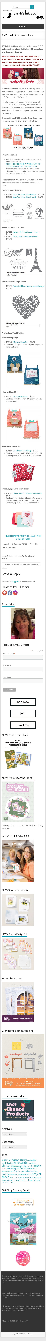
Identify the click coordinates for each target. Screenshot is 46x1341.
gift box (18, 1171)
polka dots (27, 1174)
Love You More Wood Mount (25, 194)
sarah (7, 544)
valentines (5, 1183)
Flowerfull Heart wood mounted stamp (28, 286)
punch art (12, 1177)
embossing (11, 1168)
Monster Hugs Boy (20, 342)
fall (18, 1168)
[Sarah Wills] (23, 623)
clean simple (18, 1166)
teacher (33, 1177)
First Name (7, 665)
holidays (13, 1174)
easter (4, 1169)
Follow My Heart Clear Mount (25, 236)
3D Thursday (27, 1160)
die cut (34, 1166)
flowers (35, 1169)
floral (23, 1168)
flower (29, 1168)
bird (34, 1160)
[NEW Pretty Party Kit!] (18, 939)
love (21, 1174)
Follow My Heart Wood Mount (25, 232)
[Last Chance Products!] (18, 1101)
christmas (8, 1165)
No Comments (10, 547)
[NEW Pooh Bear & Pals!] (18, 740)
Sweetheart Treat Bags (22, 451)
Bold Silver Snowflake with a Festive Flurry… (21, 565)
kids (18, 1174)
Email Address (9, 653)
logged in (15, 582)
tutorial (36, 1180)
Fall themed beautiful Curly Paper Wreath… (18, 557)
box (11, 1163)
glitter (23, 1171)
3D (21, 1160)
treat (26, 1180)
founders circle (7, 1171)
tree (30, 1180)
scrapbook (19, 1177)
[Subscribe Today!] (18, 983)
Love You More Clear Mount (24, 197)
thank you (18, 1179)
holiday (6, 1174)
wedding (11, 1183)
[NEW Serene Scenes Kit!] (18, 895)
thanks (39, 1177)
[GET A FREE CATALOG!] (18, 841)
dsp (39, 1165)
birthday (6, 1163)
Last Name (7, 677)
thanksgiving (7, 1180)
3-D (4, 1159)
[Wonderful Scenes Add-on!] (23, 1035)
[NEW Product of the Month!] (18, 783)
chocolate (32, 1163)
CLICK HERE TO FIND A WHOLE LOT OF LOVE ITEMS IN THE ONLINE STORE (23, 165)
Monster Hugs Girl (20, 396)
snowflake (26, 1177)
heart (36, 1171)
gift (14, 1171)
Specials (35, 544)
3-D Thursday (12, 1160)
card (16, 1162)
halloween (29, 1171)
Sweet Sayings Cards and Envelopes (27, 493)
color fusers (26, 1166)
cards (23, 1162)
